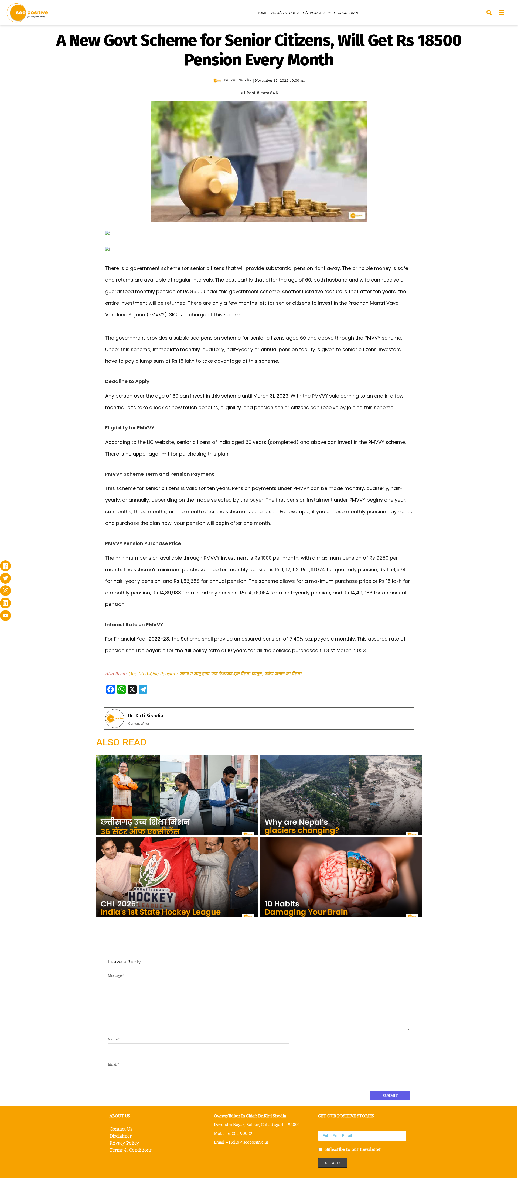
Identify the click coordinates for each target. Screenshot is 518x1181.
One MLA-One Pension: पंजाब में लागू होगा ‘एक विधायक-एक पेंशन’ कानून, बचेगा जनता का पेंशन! (215, 673)
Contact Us (121, 1129)
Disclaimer (121, 1136)
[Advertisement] (54, 271)
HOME (262, 12)
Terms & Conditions (131, 1150)
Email (113, 1064)
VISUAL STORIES (285, 12)
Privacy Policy (124, 1143)
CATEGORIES (314, 12)
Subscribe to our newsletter (352, 1149)
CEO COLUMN (346, 12)
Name (114, 1039)
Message (116, 975)
